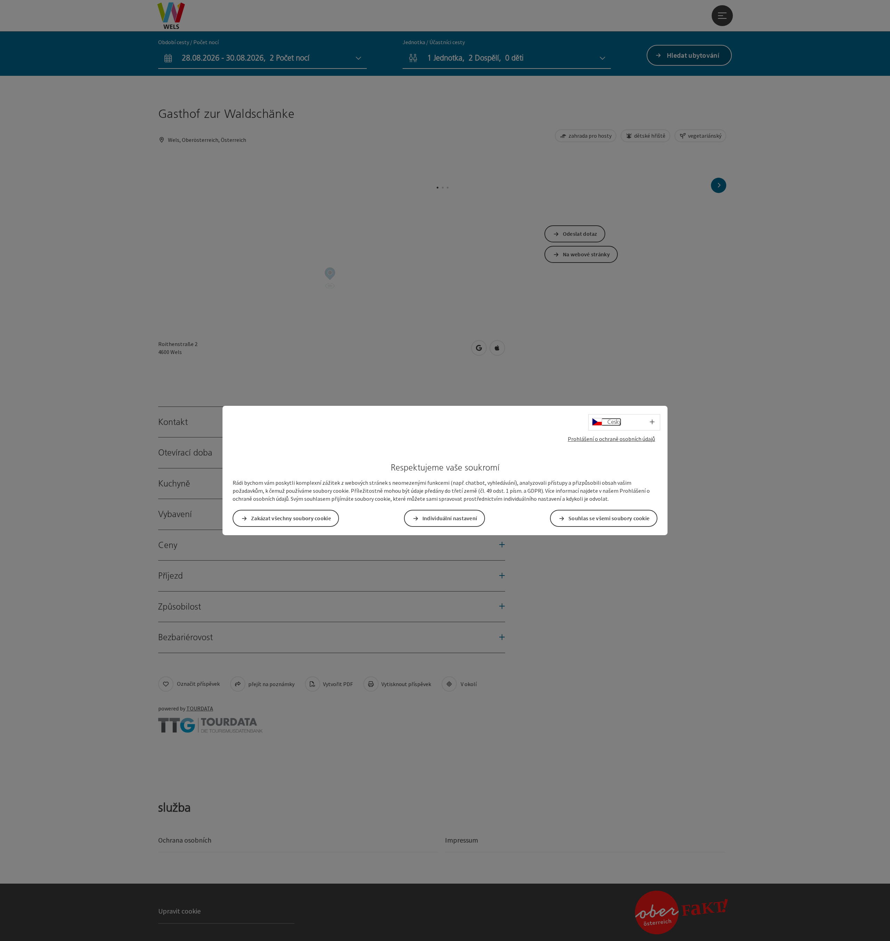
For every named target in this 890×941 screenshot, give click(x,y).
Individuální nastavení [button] (449, 518)
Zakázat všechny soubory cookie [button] (291, 518)
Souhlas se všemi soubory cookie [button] (608, 518)
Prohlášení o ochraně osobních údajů (611, 438)
